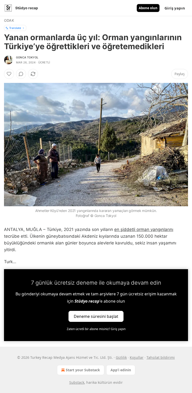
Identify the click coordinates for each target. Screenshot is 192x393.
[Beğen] (9, 74)
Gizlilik (121, 357)
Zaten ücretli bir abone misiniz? (96, 329)
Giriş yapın (174, 7)
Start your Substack (83, 370)
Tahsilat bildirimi (160, 357)
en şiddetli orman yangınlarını (143, 229)
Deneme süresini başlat (96, 316)
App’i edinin (120, 370)
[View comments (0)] (21, 74)
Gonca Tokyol (27, 57)
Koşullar (137, 357)
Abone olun (148, 8)
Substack (76, 382)
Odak (9, 20)
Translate (15, 28)
